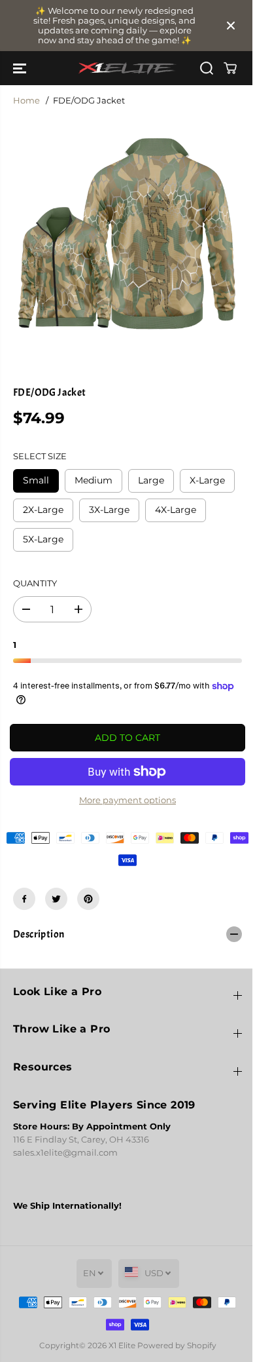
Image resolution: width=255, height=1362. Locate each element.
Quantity (35, 583)
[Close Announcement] (231, 25)
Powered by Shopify (176, 1345)
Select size (40, 456)
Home (26, 100)
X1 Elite (122, 1345)
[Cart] (230, 68)
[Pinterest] (88, 899)
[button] (21, 68)
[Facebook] (24, 899)
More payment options (127, 800)
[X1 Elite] (127, 68)
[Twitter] (56, 899)
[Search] (206, 68)
